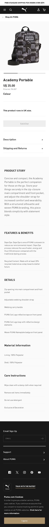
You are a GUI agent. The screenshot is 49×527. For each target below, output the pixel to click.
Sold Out (24, 123)
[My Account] (38, 9)
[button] (5, 9)
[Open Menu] (5, 9)
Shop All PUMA (11, 17)
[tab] (11, 73)
